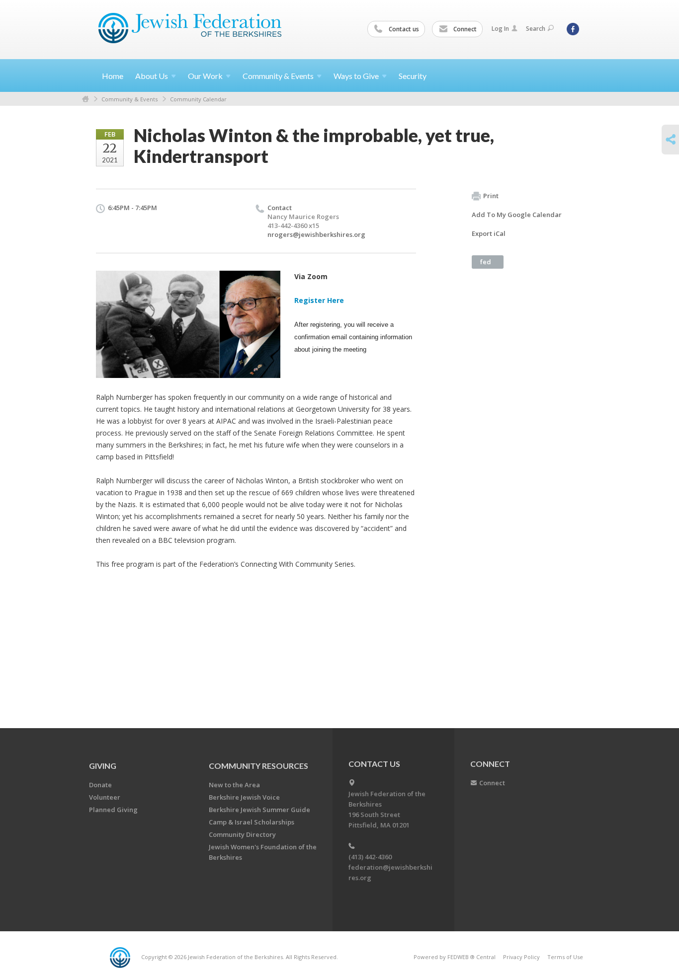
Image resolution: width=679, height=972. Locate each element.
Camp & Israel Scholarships (251, 822)
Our (205, 75)
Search (535, 28)
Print (491, 195)
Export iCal (489, 233)
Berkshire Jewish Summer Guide (259, 809)
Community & (278, 75)
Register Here (319, 300)
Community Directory (242, 834)
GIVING (102, 765)
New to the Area (234, 784)
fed (485, 261)
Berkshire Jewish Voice (244, 797)
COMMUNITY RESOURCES (258, 765)
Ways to (356, 75)
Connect (464, 29)
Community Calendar (198, 99)
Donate (100, 784)
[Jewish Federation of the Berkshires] (190, 28)
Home (112, 75)
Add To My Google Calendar (517, 214)
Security (412, 75)
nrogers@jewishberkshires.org (316, 234)
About (151, 75)
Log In (500, 28)
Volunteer (104, 797)
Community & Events (129, 99)
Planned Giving (113, 809)
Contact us (403, 29)
